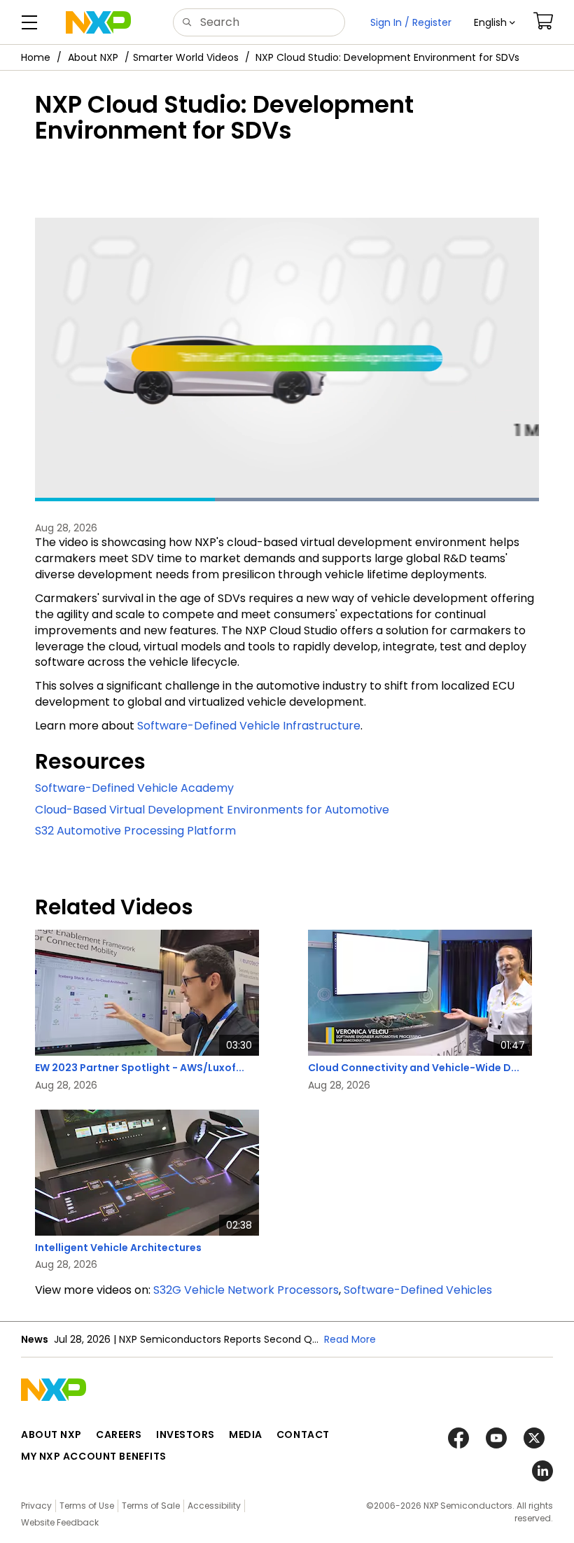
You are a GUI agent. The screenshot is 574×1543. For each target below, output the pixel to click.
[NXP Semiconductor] (98, 22)
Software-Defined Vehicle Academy (134, 788)
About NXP (93, 57)
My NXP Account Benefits (94, 1456)
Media (245, 1434)
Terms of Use (86, 1505)
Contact (303, 1434)
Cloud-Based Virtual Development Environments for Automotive (212, 810)
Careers (119, 1434)
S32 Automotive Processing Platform (135, 831)
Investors (185, 1434)
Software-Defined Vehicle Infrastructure (248, 726)
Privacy (36, 1505)
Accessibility (214, 1505)
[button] (494, 22)
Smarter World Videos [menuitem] (186, 57)
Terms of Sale (151, 1505)
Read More (350, 1339)
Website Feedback (60, 1522)
